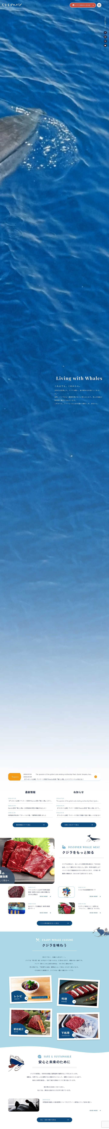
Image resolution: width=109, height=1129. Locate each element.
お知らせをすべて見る (72, 825)
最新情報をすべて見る (23, 825)
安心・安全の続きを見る (48, 1120)
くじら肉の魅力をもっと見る (49, 923)
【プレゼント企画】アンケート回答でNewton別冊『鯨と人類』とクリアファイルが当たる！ (54, 779)
